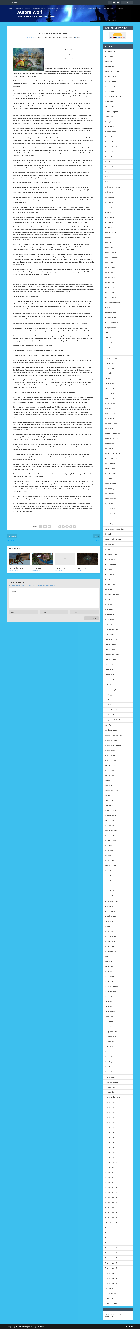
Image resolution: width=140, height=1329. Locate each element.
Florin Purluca (109, 383)
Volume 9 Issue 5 (111, 1263)
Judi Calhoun (109, 599)
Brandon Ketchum (111, 137)
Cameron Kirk (109, 152)
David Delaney (110, 267)
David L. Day (109, 272)
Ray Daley (108, 856)
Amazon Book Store (94, 8)
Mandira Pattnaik (111, 710)
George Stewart (110, 403)
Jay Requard (109, 504)
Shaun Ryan (109, 981)
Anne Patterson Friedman (114, 96)
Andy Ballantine (110, 81)
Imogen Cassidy (110, 474)
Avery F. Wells (109, 117)
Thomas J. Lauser (111, 1037)
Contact (82, 8)
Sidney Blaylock (110, 991)
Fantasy (107, 378)
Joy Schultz (109, 589)
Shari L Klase (109, 976)
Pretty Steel (82, 568)
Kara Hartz (109, 624)
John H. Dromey (110, 564)
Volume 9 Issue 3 (111, 1253)
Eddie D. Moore (110, 348)
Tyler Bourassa (110, 1077)
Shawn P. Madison (111, 986)
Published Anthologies (22, 8)
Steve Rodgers (110, 1012)
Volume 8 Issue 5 (111, 1203)
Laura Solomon (110, 644)
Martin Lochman (111, 730)
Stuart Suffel (109, 1017)
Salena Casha (109, 931)
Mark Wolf (108, 725)
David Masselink (43, 37)
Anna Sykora (109, 91)
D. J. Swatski (109, 222)
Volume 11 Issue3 (111, 1162)
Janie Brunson (110, 494)
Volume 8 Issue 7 (111, 1213)
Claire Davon (109, 197)
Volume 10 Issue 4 (111, 1122)
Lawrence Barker (111, 650)
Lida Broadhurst (110, 660)
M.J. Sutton (109, 705)
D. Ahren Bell (109, 217)
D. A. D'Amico (109, 212)
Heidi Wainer (109, 448)
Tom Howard (109, 1052)
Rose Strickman (110, 911)
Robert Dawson (110, 881)
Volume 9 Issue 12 (111, 1243)
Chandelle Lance (110, 167)
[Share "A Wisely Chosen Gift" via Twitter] (45, 526)
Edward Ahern (110, 353)
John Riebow (109, 579)
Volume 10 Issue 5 (111, 1127)
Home (10, 8)
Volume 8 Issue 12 (111, 1182)
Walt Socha (109, 1288)
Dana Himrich (109, 242)
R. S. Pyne (108, 846)
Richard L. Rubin (110, 866)
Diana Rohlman (110, 313)
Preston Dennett (111, 831)
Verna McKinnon (110, 1092)
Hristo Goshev (110, 469)
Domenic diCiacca (111, 318)
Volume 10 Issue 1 (111, 1102)
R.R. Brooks (109, 851)
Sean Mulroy (109, 961)
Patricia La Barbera (111, 810)
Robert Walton (110, 896)
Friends (120, 8)
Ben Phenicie (109, 127)
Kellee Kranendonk (111, 629)
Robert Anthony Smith (113, 876)
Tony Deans (109, 1067)
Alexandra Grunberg (112, 71)
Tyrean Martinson (111, 1082)
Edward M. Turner (111, 358)
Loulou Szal (109, 685)
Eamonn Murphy (111, 343)
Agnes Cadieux (110, 56)
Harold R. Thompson (112, 438)
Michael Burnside (111, 740)
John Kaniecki (109, 569)
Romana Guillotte (111, 901)
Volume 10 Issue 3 (111, 1117)
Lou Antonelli (109, 680)
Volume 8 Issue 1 (111, 1167)
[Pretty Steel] (87, 559)
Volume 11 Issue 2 (111, 1152)
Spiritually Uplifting (112, 996)
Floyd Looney (109, 388)
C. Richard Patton (111, 142)
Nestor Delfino (110, 770)
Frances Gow (109, 393)
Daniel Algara (109, 247)
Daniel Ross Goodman (112, 257)
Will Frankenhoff (110, 1293)
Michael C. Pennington (113, 745)
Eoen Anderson (110, 363)
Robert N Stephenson (112, 886)
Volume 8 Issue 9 (111, 1218)
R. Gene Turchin (110, 841)
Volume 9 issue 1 (111, 1228)
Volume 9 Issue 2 (111, 1248)
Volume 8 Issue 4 (111, 1198)
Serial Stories (109, 966)
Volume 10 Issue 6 (111, 1132)
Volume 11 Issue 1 (109, 8)
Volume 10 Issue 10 (111, 1107)
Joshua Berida (110, 584)
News (74, 8)
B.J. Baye (108, 122)
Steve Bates (109, 1002)
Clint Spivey (109, 202)
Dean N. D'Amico (111, 298)
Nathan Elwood (110, 765)
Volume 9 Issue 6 (111, 1268)
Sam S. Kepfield (110, 936)
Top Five (59, 37)
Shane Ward (109, 971)
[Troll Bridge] (42, 559)
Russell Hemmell (110, 916)
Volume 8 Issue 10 (111, 1172)
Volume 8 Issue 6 (111, 1208)
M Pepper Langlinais (112, 690)
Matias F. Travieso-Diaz (113, 735)
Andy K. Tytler (110, 86)
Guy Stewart (109, 428)
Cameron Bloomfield (112, 147)
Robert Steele (109, 891)
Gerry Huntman (110, 413)
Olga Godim (109, 800)
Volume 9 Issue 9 (111, 1283)
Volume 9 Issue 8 (111, 1278)
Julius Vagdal (109, 619)
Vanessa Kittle (110, 1087)
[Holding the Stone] (19, 559)
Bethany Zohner (110, 132)
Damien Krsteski (110, 232)
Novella (107, 795)
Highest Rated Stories (112, 453)
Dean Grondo (109, 293)
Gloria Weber (109, 418)
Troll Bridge (36, 568)
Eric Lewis (108, 373)
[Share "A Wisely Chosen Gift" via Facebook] (41, 526)
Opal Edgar (109, 805)
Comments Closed (39, 8)
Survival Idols (60, 568)
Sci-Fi (106, 956)
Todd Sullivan (109, 1047)
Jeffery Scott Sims (111, 509)
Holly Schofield (110, 464)
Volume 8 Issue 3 (111, 1193)
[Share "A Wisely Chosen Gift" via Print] (49, 526)
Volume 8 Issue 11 (111, 1177)
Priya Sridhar (109, 836)
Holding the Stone (16, 568)
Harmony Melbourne (112, 433)
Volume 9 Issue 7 (111, 1273)
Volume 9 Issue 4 (111, 1258)
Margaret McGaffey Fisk (113, 720)
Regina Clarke (110, 861)
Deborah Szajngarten (112, 303)
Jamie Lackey (109, 489)
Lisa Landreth (109, 665)
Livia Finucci (109, 670)
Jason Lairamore (111, 499)
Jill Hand (108, 534)
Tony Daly (108, 1062)
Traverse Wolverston (112, 1072)
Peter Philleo (109, 825)
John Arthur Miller (111, 554)
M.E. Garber (109, 700)
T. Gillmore (109, 1022)
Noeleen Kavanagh (111, 790)
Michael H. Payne (111, 755)
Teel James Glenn (111, 1032)
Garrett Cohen (110, 398)
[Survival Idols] (65, 559)
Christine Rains (110, 182)
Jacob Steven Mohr (111, 484)
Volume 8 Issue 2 (111, 1187)
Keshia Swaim (110, 634)
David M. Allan (110, 277)
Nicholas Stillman (111, 775)
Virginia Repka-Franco (113, 1097)
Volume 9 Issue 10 (111, 1233)
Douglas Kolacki (110, 328)
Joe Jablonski (109, 544)
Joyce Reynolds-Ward (112, 594)
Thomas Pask (109, 1042)
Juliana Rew (109, 609)
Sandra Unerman (111, 951)
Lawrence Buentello (112, 655)
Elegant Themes (21, 1327)
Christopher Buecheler (113, 187)
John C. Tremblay (111, 559)
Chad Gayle (109, 162)
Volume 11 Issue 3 (111, 1157)
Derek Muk (108, 308)
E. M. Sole (108, 338)
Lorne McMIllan (110, 675)
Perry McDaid (109, 820)
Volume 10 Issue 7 (111, 1137)
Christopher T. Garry (112, 192)
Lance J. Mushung (111, 639)
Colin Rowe (109, 207)
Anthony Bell (109, 101)
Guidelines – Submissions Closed (58, 8)
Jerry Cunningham (111, 519)
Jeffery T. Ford (110, 514)
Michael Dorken (110, 750)
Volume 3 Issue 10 (68, 37)
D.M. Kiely (108, 227)
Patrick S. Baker (110, 815)
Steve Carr (108, 1007)
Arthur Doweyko (110, 106)
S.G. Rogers (109, 921)
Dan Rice (108, 237)
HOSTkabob (109, 1317)
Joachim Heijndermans (113, 539)
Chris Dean (108, 177)
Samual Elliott (110, 941)
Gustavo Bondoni (111, 423)
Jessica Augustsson (111, 524)
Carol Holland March (112, 157)
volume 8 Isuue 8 (111, 1223)
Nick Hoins (108, 780)
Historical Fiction (111, 459)
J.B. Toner (108, 479)
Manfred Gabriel (111, 715)
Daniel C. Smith (110, 252)
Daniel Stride (109, 262)
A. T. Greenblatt (110, 51)
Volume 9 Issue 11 (111, 1238)
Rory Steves (109, 906)
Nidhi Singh (109, 785)
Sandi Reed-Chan (111, 946)
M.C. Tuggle (109, 695)
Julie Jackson (109, 614)
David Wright (109, 288)
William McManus (111, 1303)
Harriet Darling (110, 443)
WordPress (40, 1327)
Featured (52, 37)
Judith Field (109, 604)
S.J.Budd (108, 926)
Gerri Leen (108, 408)
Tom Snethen (109, 1057)
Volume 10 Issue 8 (111, 1142)
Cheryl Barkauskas (111, 172)
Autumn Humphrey (111, 112)
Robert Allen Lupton (112, 871)
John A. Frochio (110, 549)
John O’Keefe (109, 574)
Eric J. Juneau (109, 368)
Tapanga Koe (109, 1027)
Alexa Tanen (109, 66)
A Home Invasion (25, 3)
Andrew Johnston (111, 76)
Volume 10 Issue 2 (111, 1112)
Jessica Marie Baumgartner (114, 529)
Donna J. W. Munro (111, 323)
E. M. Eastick (109, 333)
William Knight (110, 1298)
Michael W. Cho (110, 760)
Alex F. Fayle (109, 61)
